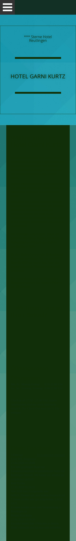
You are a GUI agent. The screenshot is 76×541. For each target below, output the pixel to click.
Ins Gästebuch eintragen (51, 454)
